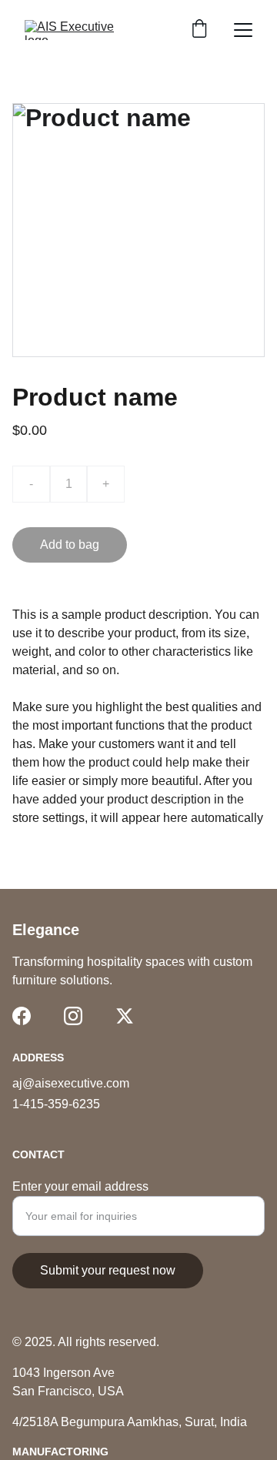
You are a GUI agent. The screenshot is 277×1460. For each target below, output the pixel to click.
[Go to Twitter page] (124, 1016)
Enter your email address (80, 1186)
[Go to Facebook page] (21, 1016)
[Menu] (243, 30)
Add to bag (69, 544)
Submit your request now (107, 1270)
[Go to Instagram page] (73, 1016)
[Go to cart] (199, 30)
